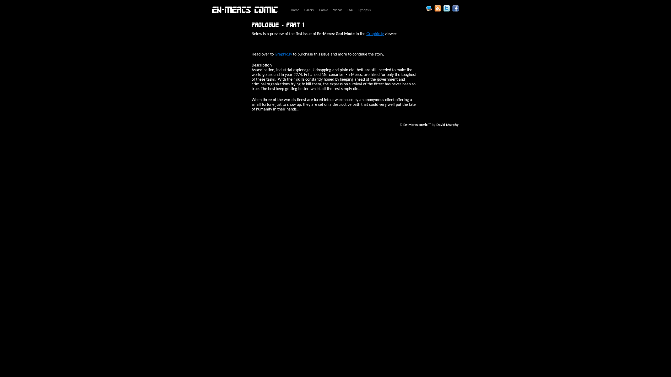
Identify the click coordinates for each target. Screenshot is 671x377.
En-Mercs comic (245, 10)
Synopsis (365, 10)
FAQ (350, 10)
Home (295, 10)
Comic (323, 10)
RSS (438, 8)
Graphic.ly (429, 8)
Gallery (309, 10)
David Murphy (447, 125)
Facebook (455, 8)
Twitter (446, 8)
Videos (337, 10)
